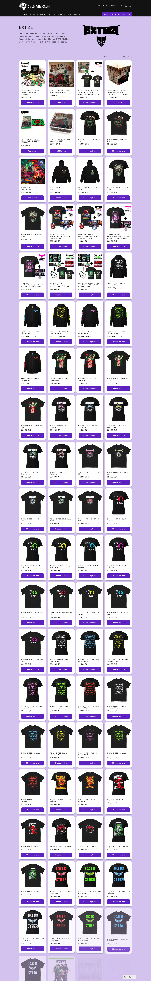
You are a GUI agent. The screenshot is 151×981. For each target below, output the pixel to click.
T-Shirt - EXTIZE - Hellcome (87, 847)
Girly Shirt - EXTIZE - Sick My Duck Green (31, 566)
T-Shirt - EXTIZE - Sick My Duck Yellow (89, 613)
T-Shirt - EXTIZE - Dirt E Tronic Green (60, 520)
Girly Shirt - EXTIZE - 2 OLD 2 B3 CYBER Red (61, 892)
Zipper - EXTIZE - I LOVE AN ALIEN (88, 188)
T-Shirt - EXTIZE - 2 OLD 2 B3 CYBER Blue (117, 939)
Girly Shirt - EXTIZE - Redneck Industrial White (60, 660)
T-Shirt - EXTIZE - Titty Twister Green (117, 379)
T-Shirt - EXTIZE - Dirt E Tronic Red (89, 520)
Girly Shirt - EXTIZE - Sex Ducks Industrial (61, 800)
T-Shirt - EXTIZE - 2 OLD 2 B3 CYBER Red (60, 939)
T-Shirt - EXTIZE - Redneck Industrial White (116, 707)
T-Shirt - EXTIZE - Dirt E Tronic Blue (31, 520)
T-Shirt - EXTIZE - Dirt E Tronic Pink (89, 473)
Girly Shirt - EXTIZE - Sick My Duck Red (117, 520)
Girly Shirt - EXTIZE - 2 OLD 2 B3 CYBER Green (89, 892)
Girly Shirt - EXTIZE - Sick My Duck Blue (88, 566)
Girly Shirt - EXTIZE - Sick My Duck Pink (117, 566)
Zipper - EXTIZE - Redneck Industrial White (116, 284)
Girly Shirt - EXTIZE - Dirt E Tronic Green (30, 473)
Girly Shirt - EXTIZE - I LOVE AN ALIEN (118, 188)
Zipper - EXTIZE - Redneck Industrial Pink (87, 332)
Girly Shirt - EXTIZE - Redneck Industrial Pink (31, 707)
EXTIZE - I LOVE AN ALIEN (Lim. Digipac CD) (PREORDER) (61, 91)
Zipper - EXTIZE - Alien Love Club (60, 188)
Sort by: (99, 57)
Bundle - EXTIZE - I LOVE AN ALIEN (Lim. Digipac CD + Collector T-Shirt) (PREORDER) (88, 92)
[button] (25, 14)
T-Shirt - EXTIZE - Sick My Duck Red (61, 613)
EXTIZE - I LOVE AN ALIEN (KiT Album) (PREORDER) (60, 140)
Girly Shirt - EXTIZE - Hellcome (60, 847)
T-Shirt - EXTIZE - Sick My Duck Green (32, 613)
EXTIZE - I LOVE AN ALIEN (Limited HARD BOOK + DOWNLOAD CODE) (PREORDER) (118, 92)
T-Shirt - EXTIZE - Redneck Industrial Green (116, 754)
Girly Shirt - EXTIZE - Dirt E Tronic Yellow (116, 426)
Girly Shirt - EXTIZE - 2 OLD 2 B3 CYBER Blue (118, 892)
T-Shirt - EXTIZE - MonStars (30, 892)
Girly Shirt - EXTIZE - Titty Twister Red (87, 379)
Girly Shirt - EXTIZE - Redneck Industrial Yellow (117, 660)
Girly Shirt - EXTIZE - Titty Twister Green (59, 379)
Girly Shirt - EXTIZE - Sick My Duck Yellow (60, 566)
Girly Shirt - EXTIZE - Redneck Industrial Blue (88, 660)
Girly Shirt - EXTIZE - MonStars (118, 847)
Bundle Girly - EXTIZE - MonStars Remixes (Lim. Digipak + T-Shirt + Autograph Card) (118, 236)
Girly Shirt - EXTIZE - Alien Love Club (89, 140)
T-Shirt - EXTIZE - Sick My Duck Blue (118, 613)
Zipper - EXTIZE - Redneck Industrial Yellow (59, 332)
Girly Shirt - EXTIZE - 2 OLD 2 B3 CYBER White (32, 939)
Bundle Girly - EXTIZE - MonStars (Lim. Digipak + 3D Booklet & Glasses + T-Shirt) (59, 284)
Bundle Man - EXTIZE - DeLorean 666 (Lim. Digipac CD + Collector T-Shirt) (89, 236)
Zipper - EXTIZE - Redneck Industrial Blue (30, 332)
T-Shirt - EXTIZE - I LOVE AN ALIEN (31, 235)
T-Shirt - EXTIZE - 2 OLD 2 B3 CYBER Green (88, 939)
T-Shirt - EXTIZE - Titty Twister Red (31, 426)
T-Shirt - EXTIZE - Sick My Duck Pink (32, 660)
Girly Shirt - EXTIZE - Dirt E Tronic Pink (59, 426)
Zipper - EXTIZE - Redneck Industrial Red (30, 379)
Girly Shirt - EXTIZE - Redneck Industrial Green (60, 707)
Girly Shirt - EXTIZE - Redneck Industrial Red (88, 707)
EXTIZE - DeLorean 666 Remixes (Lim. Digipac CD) (32, 188)
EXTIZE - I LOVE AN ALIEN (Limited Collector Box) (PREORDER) (30, 92)
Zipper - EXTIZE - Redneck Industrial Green (116, 332)
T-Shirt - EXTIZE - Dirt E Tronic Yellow (117, 473)
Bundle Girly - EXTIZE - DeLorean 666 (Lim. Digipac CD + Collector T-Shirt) (60, 236)
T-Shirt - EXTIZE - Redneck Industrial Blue (30, 754)
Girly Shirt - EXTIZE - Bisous (117, 800)
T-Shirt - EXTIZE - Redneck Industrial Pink (87, 754)
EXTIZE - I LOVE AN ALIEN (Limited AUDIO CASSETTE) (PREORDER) (30, 141)
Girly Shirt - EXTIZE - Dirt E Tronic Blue (87, 426)
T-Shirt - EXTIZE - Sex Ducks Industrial (88, 800)
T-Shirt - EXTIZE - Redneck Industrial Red (30, 800)
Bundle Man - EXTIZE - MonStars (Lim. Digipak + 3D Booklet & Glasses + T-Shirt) (89, 284)
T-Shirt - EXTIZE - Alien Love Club (117, 140)
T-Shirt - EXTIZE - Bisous (29, 847)
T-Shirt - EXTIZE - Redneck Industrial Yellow (59, 754)
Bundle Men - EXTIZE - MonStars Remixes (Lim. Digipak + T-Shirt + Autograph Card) (32, 284)
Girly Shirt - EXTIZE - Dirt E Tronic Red (59, 473)
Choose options (32, 102)
